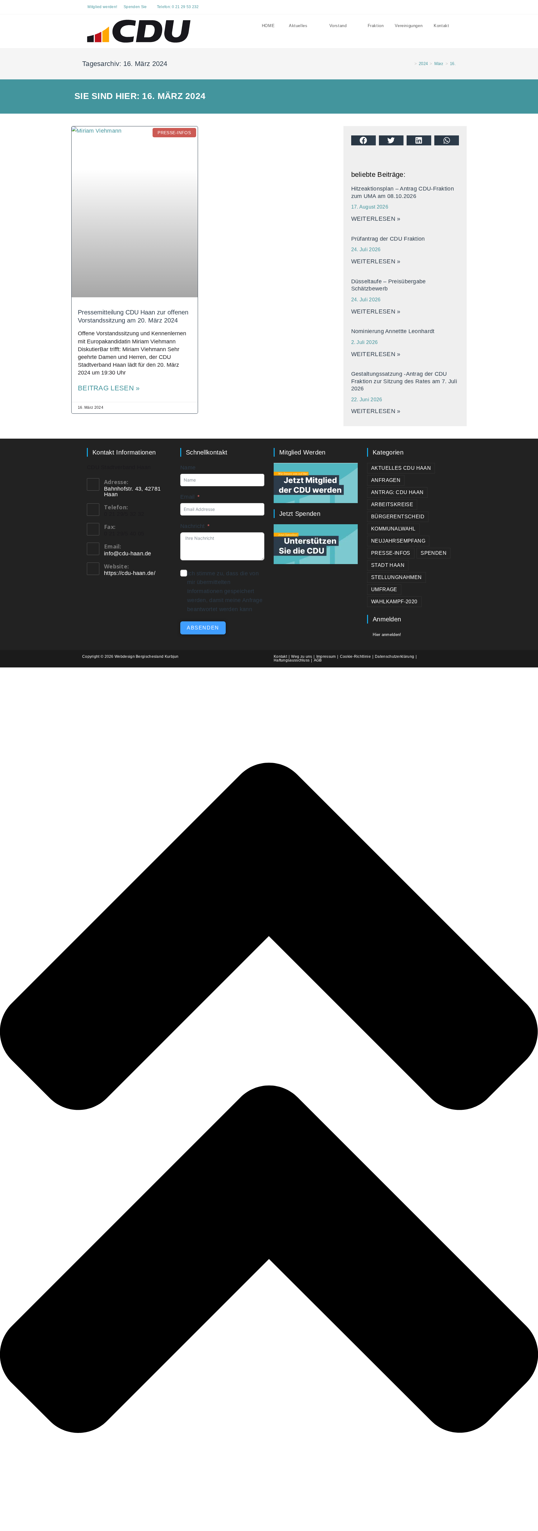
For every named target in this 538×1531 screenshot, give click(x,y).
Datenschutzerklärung (394, 656)
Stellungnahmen (396, 577)
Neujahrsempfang (398, 541)
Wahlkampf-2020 (394, 601)
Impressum (326, 656)
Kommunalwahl (393, 528)
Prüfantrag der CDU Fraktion (388, 239)
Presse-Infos (390, 553)
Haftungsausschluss (291, 660)
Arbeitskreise (392, 504)
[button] (363, 140)
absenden (203, 627)
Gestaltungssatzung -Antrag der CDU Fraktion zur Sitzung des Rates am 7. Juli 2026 (404, 381)
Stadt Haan (387, 565)
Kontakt (280, 656)
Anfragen (385, 480)
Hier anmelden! (387, 634)
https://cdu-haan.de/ (129, 573)
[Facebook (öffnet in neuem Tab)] (439, 7)
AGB (318, 660)
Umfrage (384, 589)
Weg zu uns (301, 656)
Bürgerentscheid (397, 516)
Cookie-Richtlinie (355, 656)
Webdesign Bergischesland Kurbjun (147, 656)
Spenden (433, 553)
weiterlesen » (376, 218)
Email (187, 497)
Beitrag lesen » (109, 388)
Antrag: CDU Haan (397, 492)
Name (188, 467)
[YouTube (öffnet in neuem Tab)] (446, 7)
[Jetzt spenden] (316, 544)
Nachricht (192, 526)
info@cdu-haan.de (127, 553)
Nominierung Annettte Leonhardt (393, 331)
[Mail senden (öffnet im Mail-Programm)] (453, 7)
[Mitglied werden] (316, 482)
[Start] (410, 63)
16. (453, 63)
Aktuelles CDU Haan (401, 468)
